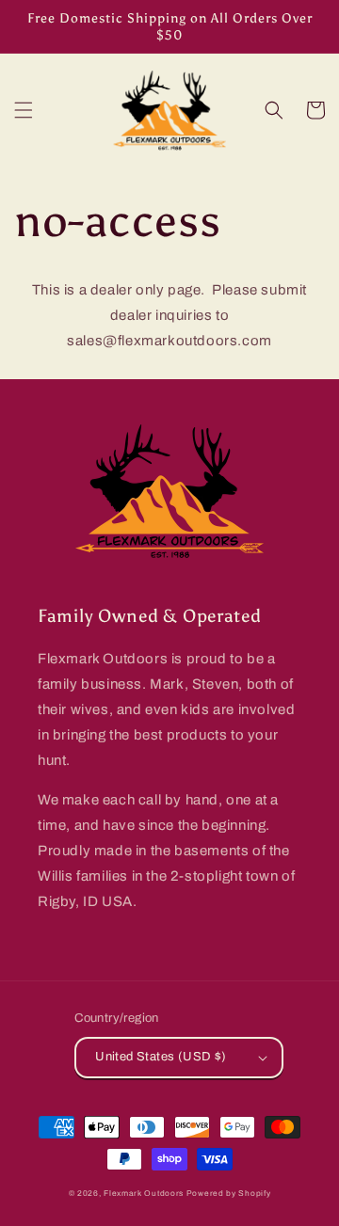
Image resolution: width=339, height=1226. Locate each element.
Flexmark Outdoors (144, 1193)
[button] (23, 110)
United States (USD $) (160, 1056)
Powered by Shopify (228, 1193)
